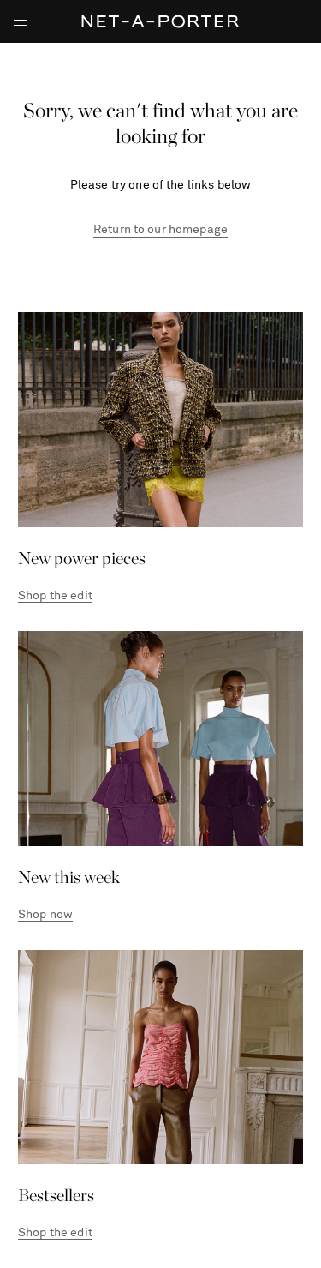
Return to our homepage (160, 230)
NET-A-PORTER (160, 21)
